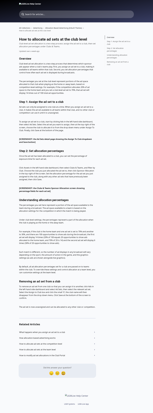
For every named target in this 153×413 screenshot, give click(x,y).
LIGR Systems (69, 404)
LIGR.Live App (83, 404)
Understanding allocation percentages (117, 56)
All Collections (24, 28)
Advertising (37, 28)
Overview (110, 37)
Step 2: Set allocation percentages (115, 49)
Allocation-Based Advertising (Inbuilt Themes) (63, 28)
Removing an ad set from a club (117, 63)
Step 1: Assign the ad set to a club (118, 42)
